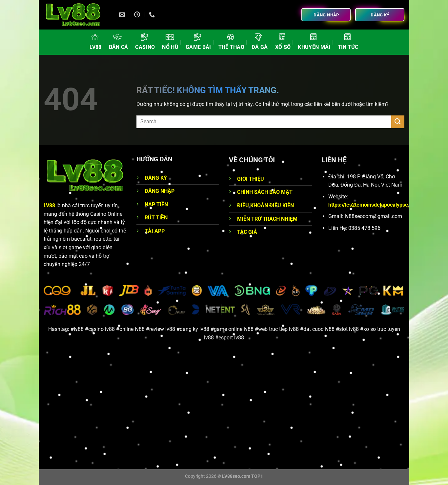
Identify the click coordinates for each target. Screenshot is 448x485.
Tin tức (348, 47)
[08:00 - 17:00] (138, 15)
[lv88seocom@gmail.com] (123, 15)
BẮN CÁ (118, 47)
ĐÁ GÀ (260, 47)
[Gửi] (397, 121)
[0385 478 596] (152, 15)
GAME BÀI (198, 47)
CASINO (145, 47)
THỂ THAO (231, 47)
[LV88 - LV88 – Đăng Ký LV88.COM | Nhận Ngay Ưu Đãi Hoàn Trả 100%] (76, 15)
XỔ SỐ (283, 47)
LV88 (95, 47)
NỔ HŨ (170, 47)
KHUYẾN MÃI (314, 47)
